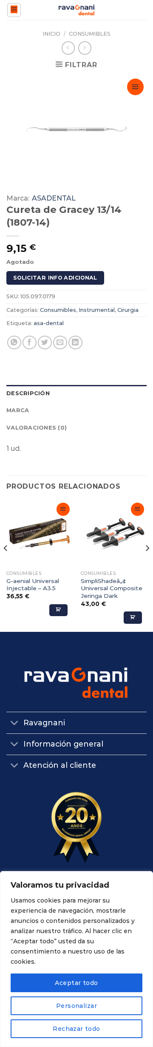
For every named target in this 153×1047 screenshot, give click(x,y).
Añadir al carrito (58, 610)
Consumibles (89, 34)
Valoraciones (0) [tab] (36, 427)
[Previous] (6, 565)
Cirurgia (128, 310)
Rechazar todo (76, 1029)
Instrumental (97, 310)
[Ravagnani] (76, 10)
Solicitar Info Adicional (55, 277)
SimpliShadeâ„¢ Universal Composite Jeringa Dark (111, 588)
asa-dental (49, 323)
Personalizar (76, 1006)
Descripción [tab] (28, 393)
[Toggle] (14, 724)
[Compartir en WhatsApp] (14, 343)
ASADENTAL (54, 198)
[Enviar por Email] (60, 343)
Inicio (51, 34)
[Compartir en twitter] (45, 343)
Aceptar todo (76, 983)
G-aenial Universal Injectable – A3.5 (32, 584)
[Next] (147, 565)
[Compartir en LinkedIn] (75, 343)
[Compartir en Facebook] (30, 343)
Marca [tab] (17, 410)
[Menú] (14, 10)
